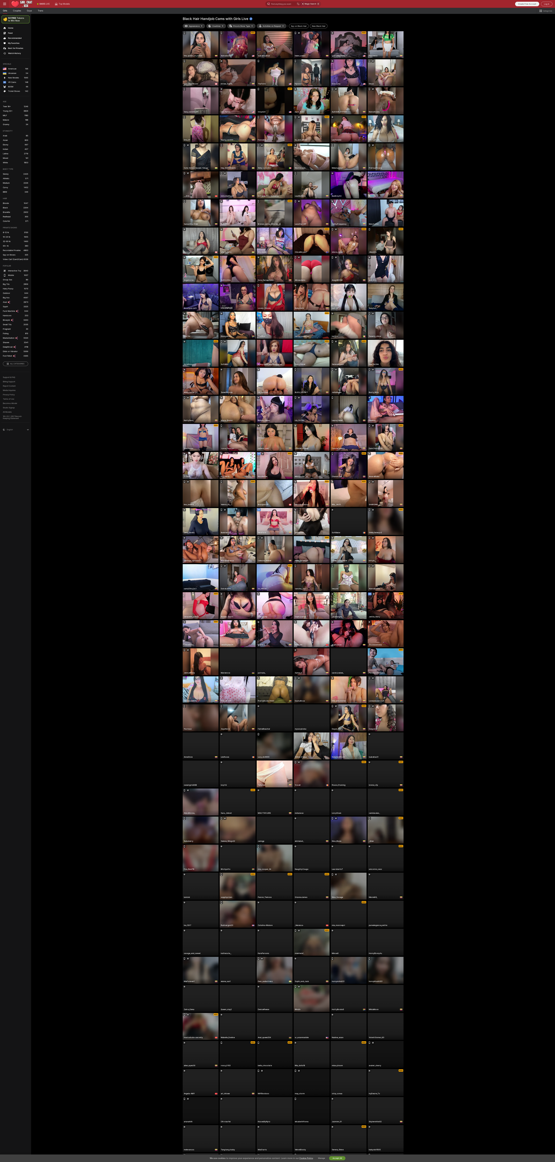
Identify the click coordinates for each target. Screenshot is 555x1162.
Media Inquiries (9, 390)
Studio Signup (9, 408)
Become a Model (10, 403)
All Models (7, 412)
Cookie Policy (306, 1158)
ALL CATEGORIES (17, 364)
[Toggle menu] (4, 4)
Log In (546, 4)
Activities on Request (272, 26)
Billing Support (9, 382)
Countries (216, 26)
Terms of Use (8, 399)
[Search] (298, 4)
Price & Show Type (241, 26)
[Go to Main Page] (22, 4)
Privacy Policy (9, 395)
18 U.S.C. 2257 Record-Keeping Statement (12, 417)
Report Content (9, 386)
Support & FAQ (9, 377)
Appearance (194, 26)
